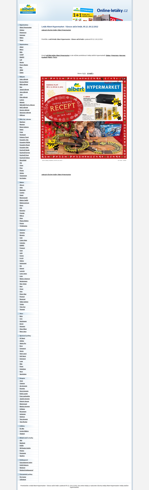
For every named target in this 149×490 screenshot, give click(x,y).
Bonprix (22, 235)
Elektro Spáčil (24, 200)
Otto (21, 291)
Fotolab (22, 213)
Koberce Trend (24, 137)
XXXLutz (22, 115)
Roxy (21, 371)
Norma (22, 62)
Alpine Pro (23, 343)
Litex (21, 276)
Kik (21, 266)
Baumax (22, 124)
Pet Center (23, 477)
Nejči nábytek (24, 107)
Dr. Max (22, 428)
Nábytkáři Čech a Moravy (27, 105)
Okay (21, 218)
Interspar (122, 55)
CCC (21, 318)
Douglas (22, 388)
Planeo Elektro (24, 221)
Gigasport (23, 348)
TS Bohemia (23, 226)
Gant (21, 250)
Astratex (22, 232)
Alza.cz (22, 185)
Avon (21, 381)
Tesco (55, 57)
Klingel (22, 268)
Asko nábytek (24, 79)
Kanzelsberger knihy (26, 462)
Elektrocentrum (24, 203)
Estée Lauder (24, 393)
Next (21, 286)
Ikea (21, 87)
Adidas (22, 341)
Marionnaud (23, 404)
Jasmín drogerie (25, 398)
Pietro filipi (23, 294)
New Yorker (23, 284)
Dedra (21, 129)
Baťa (21, 316)
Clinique (22, 383)
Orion (21, 165)
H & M (21, 258)
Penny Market (24, 65)
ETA (21, 208)
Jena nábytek (24, 92)
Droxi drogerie (24, 391)
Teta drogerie (24, 419)
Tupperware (23, 175)
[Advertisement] (83, 47)
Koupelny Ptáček (25, 142)
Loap (21, 361)
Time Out (22, 307)
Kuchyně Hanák (24, 150)
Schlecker (23, 414)
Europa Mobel (24, 82)
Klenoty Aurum (24, 401)
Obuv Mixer (23, 329)
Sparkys (22, 455)
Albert (21, 47)
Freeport (22, 248)
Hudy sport (23, 353)
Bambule (22, 443)
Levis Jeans (23, 273)
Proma (22, 170)
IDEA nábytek (24, 84)
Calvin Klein (23, 240)
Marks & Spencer (25, 278)
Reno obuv (23, 331)
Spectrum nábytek (25, 112)
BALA (21, 49)
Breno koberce (24, 127)
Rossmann (23, 411)
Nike (21, 364)
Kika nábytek (24, 97)
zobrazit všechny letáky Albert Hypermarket (56, 30)
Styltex (22, 173)
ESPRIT (22, 245)
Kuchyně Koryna (25, 152)
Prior (21, 168)
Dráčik (22, 445)
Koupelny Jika (24, 140)
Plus (21, 67)
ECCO (21, 324)
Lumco (22, 100)
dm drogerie (23, 386)
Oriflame (22, 409)
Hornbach (23, 134)
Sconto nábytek (24, 110)
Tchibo (22, 304)
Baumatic (22, 190)
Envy (21, 346)
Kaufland (44, 57)
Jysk (21, 94)
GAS (21, 253)
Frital (21, 132)
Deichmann (23, 321)
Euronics (22, 210)
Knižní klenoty (24, 465)
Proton (22, 223)
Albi (21, 440)
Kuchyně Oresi (24, 155)
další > (91, 73)
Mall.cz (22, 215)
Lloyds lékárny (24, 431)
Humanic (22, 326)
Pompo (22, 450)
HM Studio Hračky (25, 448)
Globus (108, 55)
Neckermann (23, 281)
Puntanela (23, 453)
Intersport (23, 358)
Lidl (21, 59)
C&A (21, 237)
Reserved (22, 299)
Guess (22, 255)
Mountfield (23, 160)
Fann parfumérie (25, 396)
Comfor (22, 192)
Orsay (21, 289)
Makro (50, 57)
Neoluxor (22, 467)
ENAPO (22, 57)
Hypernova (115, 55)
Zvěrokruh (23, 479)
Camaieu (22, 243)
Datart (21, 195)
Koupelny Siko (24, 147)
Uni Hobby (23, 178)
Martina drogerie (25, 406)
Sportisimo (23, 374)
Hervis (22, 351)
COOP (22, 54)
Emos (21, 205)
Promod (22, 296)
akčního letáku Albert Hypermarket (57, 55)
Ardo (21, 187)
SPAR (21, 70)
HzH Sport (23, 356)
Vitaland (22, 433)
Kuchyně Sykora (25, 157)
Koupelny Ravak (25, 145)
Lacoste (22, 271)
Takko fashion (24, 301)
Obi (21, 163)
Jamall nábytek (24, 89)
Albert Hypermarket (26, 27)
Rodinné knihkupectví (26, 470)
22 (88, 73)
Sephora (22, 416)
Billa (21, 52)
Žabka (21, 72)
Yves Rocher (23, 422)
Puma (21, 366)
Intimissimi (23, 263)
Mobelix (22, 102)
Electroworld (23, 197)
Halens (22, 261)
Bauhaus (22, 122)
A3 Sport (22, 338)
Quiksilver (23, 369)
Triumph (22, 309)
